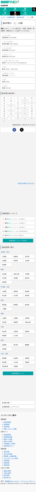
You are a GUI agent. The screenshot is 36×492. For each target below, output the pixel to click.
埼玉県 (4, 278)
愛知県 (4, 305)
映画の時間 (7, 471)
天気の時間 (7, 473)
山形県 (27, 260)
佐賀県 (16, 358)
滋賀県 (16, 322)
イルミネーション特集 (11, 458)
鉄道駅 (15, 14)
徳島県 (4, 345)
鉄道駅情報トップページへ (10, 407)
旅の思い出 (7, 477)
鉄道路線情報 (8, 437)
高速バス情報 (8, 441)
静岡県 (16, 305)
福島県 (4, 264)
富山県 (4, 295)
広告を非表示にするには (26, 183)
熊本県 (4, 362)
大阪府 (4, 318)
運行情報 (6, 426)
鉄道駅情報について (18, 373)
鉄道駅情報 (4, 5)
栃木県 (27, 278)
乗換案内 (3, 419)
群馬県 (4, 282)
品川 (13, 235)
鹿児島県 (5, 366)
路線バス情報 (8, 439)
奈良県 (4, 322)
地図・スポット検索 (10, 429)
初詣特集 (6, 463)
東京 (14, 219)
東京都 (4, 274)
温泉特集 (6, 465)
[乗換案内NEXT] (11, 2)
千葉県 (27, 274)
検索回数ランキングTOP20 (18, 240)
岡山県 (4, 331)
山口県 (16, 335)
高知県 (4, 349)
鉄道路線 (25, 14)
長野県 (16, 291)
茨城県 (16, 278)
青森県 (16, 256)
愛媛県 (27, 345)
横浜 (15, 231)
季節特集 (3, 448)
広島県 (16, 331)
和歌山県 (28, 322)
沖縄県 (16, 366)
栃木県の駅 (20, 17)
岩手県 (27, 256)
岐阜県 (27, 305)
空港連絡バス (25, 10)
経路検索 (6, 424)
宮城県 (4, 260)
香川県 (16, 345)
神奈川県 (16, 274)
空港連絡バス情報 (9, 443)
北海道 (4, 256)
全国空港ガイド (9, 446)
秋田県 (16, 260)
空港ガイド (5, 14)
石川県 (16, 295)
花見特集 (6, 451)
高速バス (15, 10)
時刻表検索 (7, 422)
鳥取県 (27, 331)
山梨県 (4, 291)
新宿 (14, 223)
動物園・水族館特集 (10, 456)
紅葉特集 (6, 460)
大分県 (16, 362)
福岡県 (4, 358)
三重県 (4, 309)
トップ (3, 17)
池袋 (14, 227)
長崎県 (27, 358)
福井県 (27, 295)
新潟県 (27, 291)
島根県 (4, 335)
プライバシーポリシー (28, 481)
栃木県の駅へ (6, 403)
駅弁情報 (6, 475)
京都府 (16, 318)
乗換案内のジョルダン (12, 481)
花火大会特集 (8, 454)
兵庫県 (27, 318)
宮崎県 (27, 362)
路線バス (5, 10)
